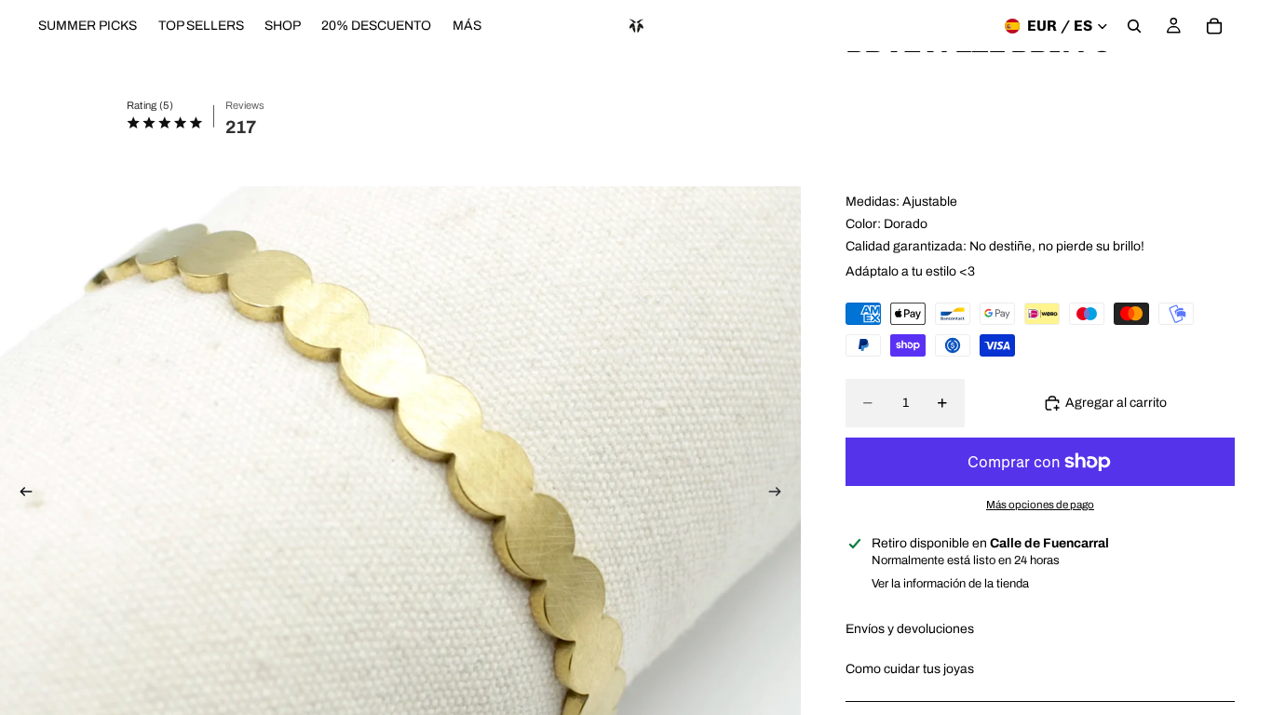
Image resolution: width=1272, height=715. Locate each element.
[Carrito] (1214, 26)
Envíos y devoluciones (910, 629)
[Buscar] (1134, 26)
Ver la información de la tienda (950, 583)
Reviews (244, 105)
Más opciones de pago (1040, 504)
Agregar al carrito (1116, 403)
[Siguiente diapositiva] (780, 493)
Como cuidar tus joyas (910, 669)
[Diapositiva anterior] (20, 493)
